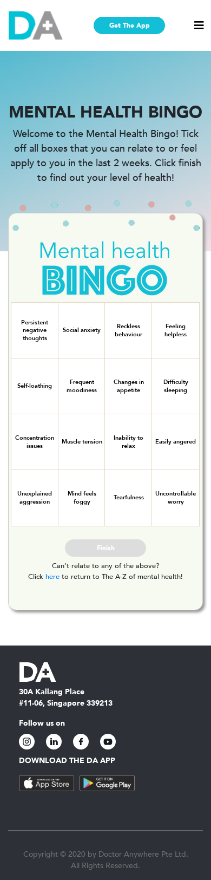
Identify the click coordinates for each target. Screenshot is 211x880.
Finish (106, 548)
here (52, 577)
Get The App (129, 25)
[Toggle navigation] (199, 25)
